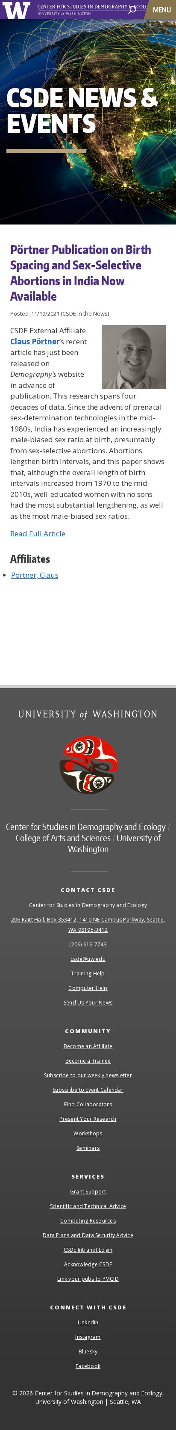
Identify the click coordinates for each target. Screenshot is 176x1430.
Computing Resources (88, 1220)
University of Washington (17, 9)
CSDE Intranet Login (88, 1249)
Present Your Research (87, 1119)
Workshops (87, 1133)
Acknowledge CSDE (88, 1264)
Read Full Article (37, 533)
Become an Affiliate (88, 1046)
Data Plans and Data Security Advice (88, 1235)
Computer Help (87, 988)
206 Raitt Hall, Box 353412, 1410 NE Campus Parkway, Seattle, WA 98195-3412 (88, 925)
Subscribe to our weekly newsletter (88, 1075)
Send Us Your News (88, 1002)
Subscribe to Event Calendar (88, 1089)
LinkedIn (88, 1322)
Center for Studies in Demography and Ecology (106, 10)
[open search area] (132, 9)
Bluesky (88, 1351)
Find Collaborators (88, 1104)
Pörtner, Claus (35, 575)
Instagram (87, 1337)
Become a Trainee (88, 1060)
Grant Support (88, 1191)
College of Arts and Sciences (63, 837)
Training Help (88, 973)
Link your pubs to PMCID (88, 1278)
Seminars (88, 1148)
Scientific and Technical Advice (88, 1206)
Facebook (88, 1366)
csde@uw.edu (88, 959)
